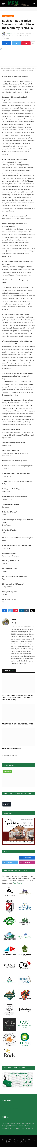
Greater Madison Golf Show (22, 1142)
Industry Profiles (8, 16)
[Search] (34, 3)
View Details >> (18, 883)
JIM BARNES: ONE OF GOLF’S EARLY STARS (17, 724)
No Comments (14, 36)
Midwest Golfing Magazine (15, 1108)
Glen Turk (11, 33)
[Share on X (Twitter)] (16, 43)
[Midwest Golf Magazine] (18, 3)
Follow (6, 851)
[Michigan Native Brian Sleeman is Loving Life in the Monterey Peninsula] (18, 57)
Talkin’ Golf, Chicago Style (11, 748)
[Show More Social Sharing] (33, 43)
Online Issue (7, 771)
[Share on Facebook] (6, 43)
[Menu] (3, 3)
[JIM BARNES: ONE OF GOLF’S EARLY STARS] (18, 712)
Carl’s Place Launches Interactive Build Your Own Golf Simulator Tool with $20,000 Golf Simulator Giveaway (18, 697)
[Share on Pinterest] (26, 43)
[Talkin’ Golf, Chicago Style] (18, 737)
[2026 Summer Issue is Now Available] (18, 778)
